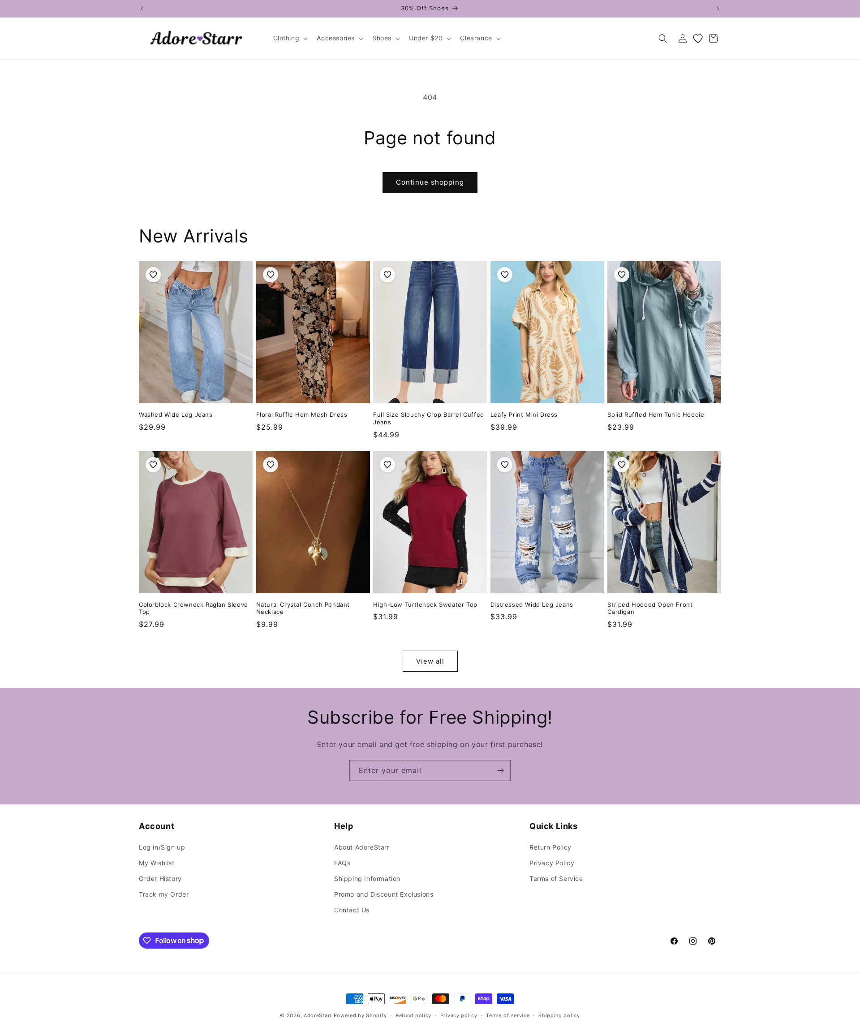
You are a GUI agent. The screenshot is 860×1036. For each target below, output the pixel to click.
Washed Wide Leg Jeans (176, 414)
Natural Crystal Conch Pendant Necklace (303, 608)
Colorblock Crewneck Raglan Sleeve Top (193, 608)
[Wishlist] (697, 38)
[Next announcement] (718, 8)
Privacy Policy (551, 863)
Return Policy (550, 847)
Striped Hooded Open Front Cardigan (649, 608)
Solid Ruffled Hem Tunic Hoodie (655, 414)
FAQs (342, 863)
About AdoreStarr (362, 847)
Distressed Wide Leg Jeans (531, 604)
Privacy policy (458, 1015)
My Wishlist (157, 863)
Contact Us (352, 910)
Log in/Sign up (162, 847)
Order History (160, 878)
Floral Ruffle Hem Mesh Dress (302, 414)
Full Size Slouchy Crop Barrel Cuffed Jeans (428, 418)
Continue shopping (430, 182)
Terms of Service (556, 878)
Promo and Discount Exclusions (383, 894)
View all (430, 661)
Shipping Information (367, 878)
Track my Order (164, 894)
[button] (290, 38)
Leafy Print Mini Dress (524, 414)
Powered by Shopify (360, 1015)
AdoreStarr (318, 1015)
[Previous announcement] (142, 8)
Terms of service (507, 1015)
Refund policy (413, 1015)
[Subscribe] (500, 770)
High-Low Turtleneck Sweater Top (425, 604)
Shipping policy (559, 1015)
